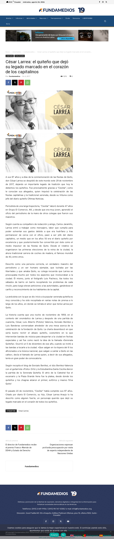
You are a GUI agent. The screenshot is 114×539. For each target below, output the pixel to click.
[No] (110, 531)
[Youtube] (68, 521)
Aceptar (54, 535)
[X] (106, 2)
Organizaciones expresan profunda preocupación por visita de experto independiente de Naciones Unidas (58, 449)
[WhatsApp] (27, 82)
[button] (105, 21)
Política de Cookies (76, 530)
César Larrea (23, 411)
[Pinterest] (21, 82)
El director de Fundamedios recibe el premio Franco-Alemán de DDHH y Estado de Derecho (21, 447)
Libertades (16, 52)
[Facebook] (99, 2)
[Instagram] (103, 2)
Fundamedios (14, 76)
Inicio (8, 52)
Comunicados (28, 52)
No (63, 535)
